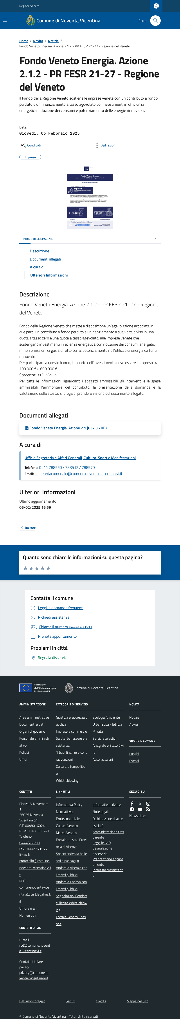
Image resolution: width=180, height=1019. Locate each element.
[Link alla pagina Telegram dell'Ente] (132, 809)
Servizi (70, 1001)
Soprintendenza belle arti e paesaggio (71, 857)
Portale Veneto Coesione (71, 920)
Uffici (23, 759)
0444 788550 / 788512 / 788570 (67, 467)
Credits (101, 1001)
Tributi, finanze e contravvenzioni (71, 756)
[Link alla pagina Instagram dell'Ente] (148, 804)
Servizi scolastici (104, 738)
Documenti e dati (31, 724)
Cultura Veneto (67, 825)
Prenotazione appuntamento (108, 861)
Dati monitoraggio (32, 1001)
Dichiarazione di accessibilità (108, 822)
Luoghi (134, 753)
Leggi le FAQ (102, 842)
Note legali (100, 811)
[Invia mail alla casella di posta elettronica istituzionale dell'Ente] (35, 867)
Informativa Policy (69, 804)
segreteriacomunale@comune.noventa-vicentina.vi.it (78, 473)
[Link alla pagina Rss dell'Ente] (148, 809)
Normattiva (64, 811)
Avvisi (133, 724)
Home (23, 40)
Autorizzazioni (103, 759)
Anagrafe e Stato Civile (108, 749)
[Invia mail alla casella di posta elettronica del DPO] (35, 948)
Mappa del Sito (137, 1001)
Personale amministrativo (34, 742)
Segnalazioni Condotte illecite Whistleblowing (71, 902)
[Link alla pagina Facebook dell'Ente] (132, 804)
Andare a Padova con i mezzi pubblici (71, 885)
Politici (24, 752)
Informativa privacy (107, 804)
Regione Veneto (29, 6)
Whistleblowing (67, 780)
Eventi (134, 760)
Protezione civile (68, 818)
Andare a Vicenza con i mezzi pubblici (71, 871)
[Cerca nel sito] (154, 20)
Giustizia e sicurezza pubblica (71, 721)
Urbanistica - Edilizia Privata (107, 728)
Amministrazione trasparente (108, 834)
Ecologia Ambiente (106, 717)
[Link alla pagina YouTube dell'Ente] (140, 809)
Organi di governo (32, 731)
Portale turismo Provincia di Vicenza (71, 843)
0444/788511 (29, 842)
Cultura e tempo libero (71, 770)
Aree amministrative (34, 717)
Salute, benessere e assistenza (71, 742)
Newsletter (137, 815)
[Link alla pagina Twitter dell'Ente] (140, 804)
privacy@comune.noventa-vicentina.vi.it (34, 975)
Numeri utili (27, 915)
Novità (38, 40)
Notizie (53, 40)
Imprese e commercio (71, 731)
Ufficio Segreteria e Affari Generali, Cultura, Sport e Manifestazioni (80, 458)
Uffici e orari (27, 908)
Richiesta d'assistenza (108, 872)
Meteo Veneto (66, 832)
